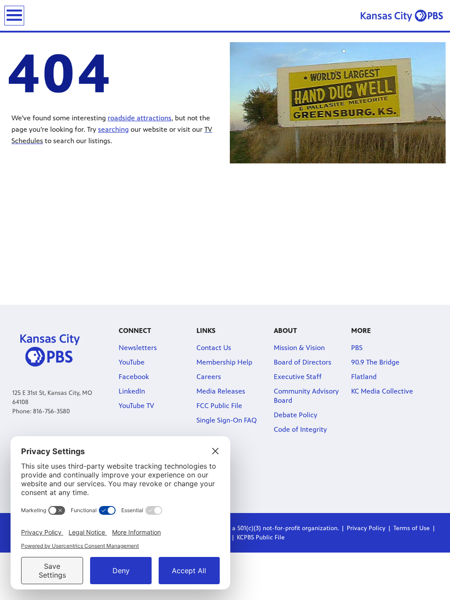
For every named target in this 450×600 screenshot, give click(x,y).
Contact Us (213, 347)
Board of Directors (302, 362)
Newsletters (138, 347)
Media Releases (220, 391)
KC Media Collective (382, 391)
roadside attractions (139, 118)
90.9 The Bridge (375, 362)
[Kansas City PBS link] (401, 15)
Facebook (134, 376)
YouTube (132, 362)
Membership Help (224, 362)
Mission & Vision (299, 347)
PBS (357, 347)
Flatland (364, 376)
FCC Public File (219, 405)
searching (113, 129)
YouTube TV (136, 405)
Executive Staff (298, 376)
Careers (208, 376)
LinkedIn (132, 391)
